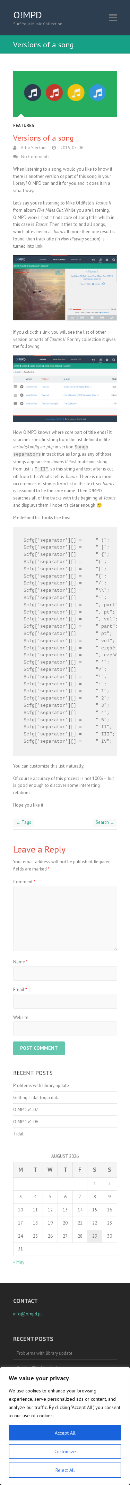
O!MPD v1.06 (25, 1122)
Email (20, 989)
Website (20, 1017)
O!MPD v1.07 (25, 1110)
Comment (24, 882)
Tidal (18, 1134)
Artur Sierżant (33, 148)
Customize (65, 1451)
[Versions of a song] (65, 94)
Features (23, 125)
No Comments (35, 157)
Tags (23, 822)
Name (20, 962)
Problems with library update (41, 1085)
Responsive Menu (113, 17)
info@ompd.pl (27, 1314)
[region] (65, 1426)
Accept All (65, 1433)
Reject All (65, 1470)
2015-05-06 (71, 148)
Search (105, 822)
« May (18, 1262)
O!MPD (27, 15)
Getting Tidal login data (36, 1098)
